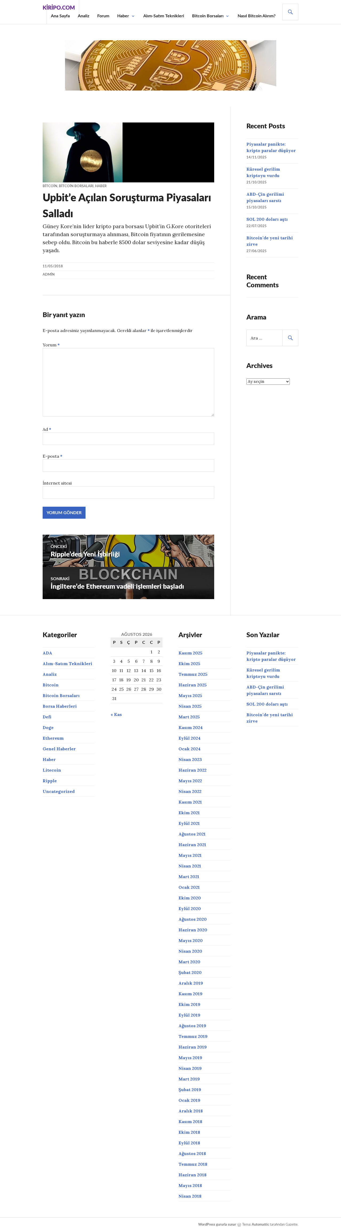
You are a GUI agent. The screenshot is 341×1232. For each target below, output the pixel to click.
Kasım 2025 (190, 653)
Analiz (83, 16)
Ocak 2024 (189, 748)
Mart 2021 (188, 876)
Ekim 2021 (189, 812)
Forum (103, 16)
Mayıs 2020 (190, 940)
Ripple (50, 780)
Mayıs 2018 (190, 1185)
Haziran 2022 (192, 770)
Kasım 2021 (190, 802)
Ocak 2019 (189, 1100)
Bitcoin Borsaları (208, 16)
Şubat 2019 (189, 1089)
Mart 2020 (189, 961)
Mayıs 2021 (190, 855)
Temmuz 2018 (192, 1164)
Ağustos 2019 (192, 1025)
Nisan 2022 (189, 791)
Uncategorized (59, 791)
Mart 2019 (189, 1079)
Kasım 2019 (190, 993)
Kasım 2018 (190, 1121)
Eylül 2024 (189, 738)
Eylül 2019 (189, 1015)
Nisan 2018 (189, 1196)
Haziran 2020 (192, 929)
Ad (47, 429)
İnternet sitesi (57, 483)
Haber (123, 16)
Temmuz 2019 (193, 1036)
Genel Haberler (59, 748)
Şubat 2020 (190, 972)
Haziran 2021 (192, 844)
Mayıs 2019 (190, 1057)
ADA (47, 653)
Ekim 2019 (189, 1004)
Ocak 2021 (189, 887)
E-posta (52, 456)
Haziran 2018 (192, 1174)
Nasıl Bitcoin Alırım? (256, 16)
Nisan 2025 (190, 706)
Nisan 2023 (190, 759)
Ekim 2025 (189, 663)
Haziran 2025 (192, 684)
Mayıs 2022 (190, 780)
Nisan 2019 (190, 1068)
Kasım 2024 (190, 727)
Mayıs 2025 (190, 695)
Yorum (51, 344)
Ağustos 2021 (192, 834)
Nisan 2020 (190, 951)
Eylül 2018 (189, 1142)
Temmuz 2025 (193, 674)
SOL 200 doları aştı (267, 219)
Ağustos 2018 (192, 1153)
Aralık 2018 (190, 1111)
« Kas (116, 714)
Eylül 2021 (189, 823)
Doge (48, 727)
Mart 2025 (189, 716)
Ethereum (53, 738)
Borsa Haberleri (60, 706)
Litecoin (52, 770)
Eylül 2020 (189, 908)
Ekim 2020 (189, 898)
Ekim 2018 (189, 1132)
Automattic (260, 1224)
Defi (47, 716)
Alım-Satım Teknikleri (163, 16)
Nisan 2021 (189, 866)
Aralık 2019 (190, 983)
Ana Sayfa (60, 16)
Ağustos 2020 (192, 919)
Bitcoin (50, 186)
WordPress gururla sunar (217, 1224)
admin (49, 274)
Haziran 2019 (192, 1047)
